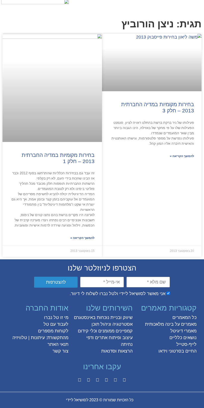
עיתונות (38, 337)
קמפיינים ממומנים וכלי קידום (105, 330)
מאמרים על (185, 324)
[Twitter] (115, 379)
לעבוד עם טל (56, 324)
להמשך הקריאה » (182, 156)
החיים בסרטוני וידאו (177, 351)
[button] (197, 6)
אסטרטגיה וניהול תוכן (112, 324)
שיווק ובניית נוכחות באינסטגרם (103, 317)
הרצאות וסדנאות (117, 351)
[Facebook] (124, 379)
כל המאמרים (184, 317)
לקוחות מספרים (53, 330)
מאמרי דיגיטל (183, 330)
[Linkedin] (88, 379)
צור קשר (60, 351)
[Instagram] (106, 379)
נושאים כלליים (183, 337)
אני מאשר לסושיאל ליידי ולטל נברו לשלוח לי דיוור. (117, 293)
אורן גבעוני (24, 400)
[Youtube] (79, 379)
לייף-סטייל (186, 344)
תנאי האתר (58, 344)
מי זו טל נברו (56, 317)
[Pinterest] (97, 379)
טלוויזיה (19, 337)
